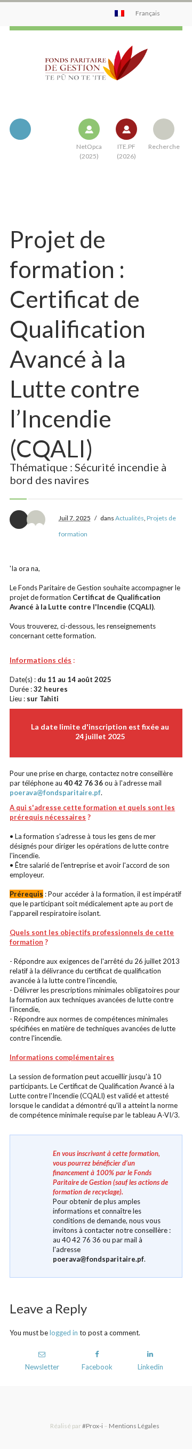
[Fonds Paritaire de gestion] (96, 71)
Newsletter (42, 1367)
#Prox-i (92, 1426)
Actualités (129, 518)
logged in (64, 1332)
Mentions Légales (134, 1426)
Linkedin (150, 1367)
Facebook (97, 1367)
